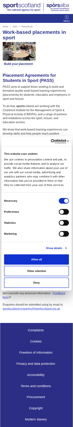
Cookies (36, 341)
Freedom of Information (35, 352)
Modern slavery (36, 419)
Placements (27, 26)
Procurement (36, 397)
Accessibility (35, 375)
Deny (36, 282)
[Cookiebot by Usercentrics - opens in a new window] (53, 141)
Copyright (36, 408)
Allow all (36, 259)
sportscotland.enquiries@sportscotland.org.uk (31, 308)
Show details (54, 248)
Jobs (15, 26)
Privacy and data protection (35, 363)
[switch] (64, 212)
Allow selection (36, 270)
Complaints (36, 330)
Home (6, 26)
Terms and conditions (36, 386)
